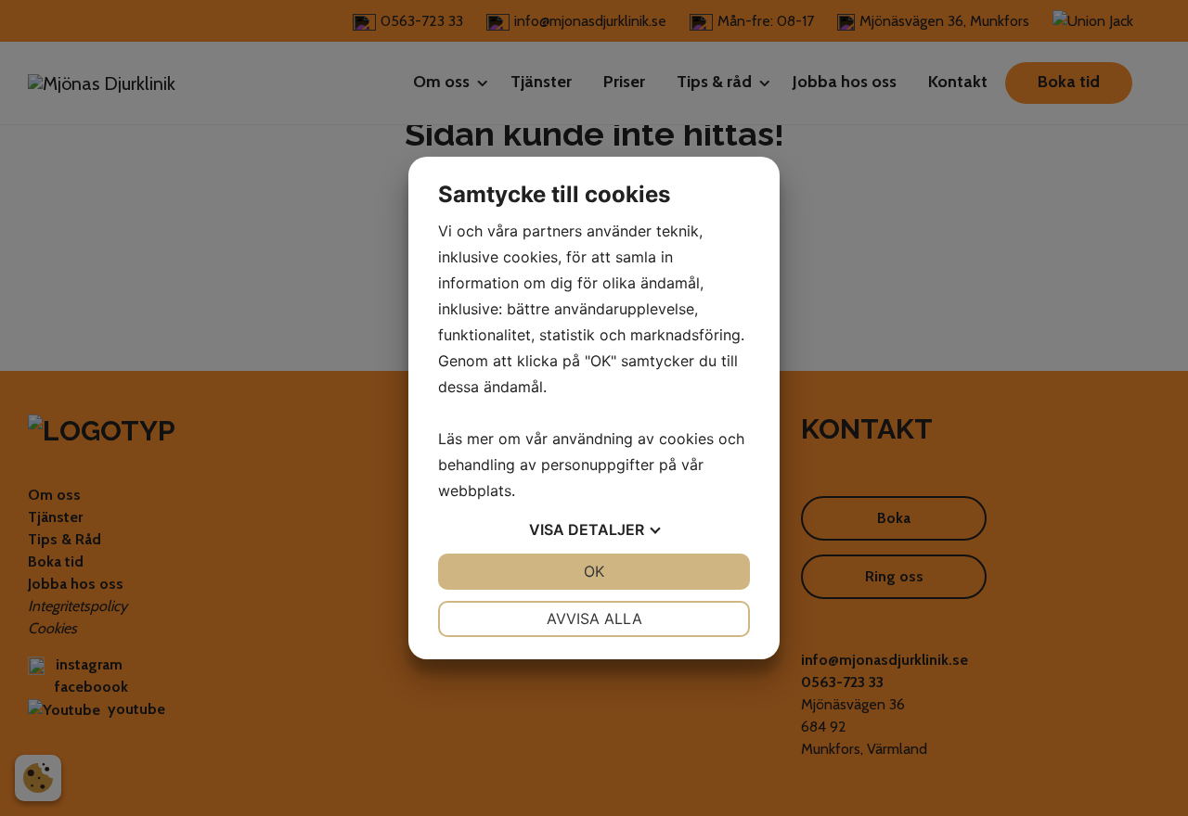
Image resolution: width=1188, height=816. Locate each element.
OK (594, 571)
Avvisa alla (594, 618)
